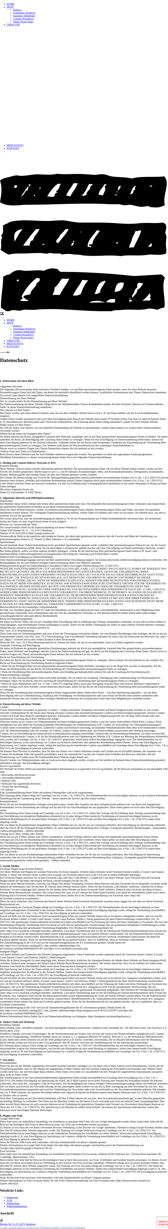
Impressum (12, 1197)
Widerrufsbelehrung (17, 1206)
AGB (9, 1200)
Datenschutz (13, 1203)
